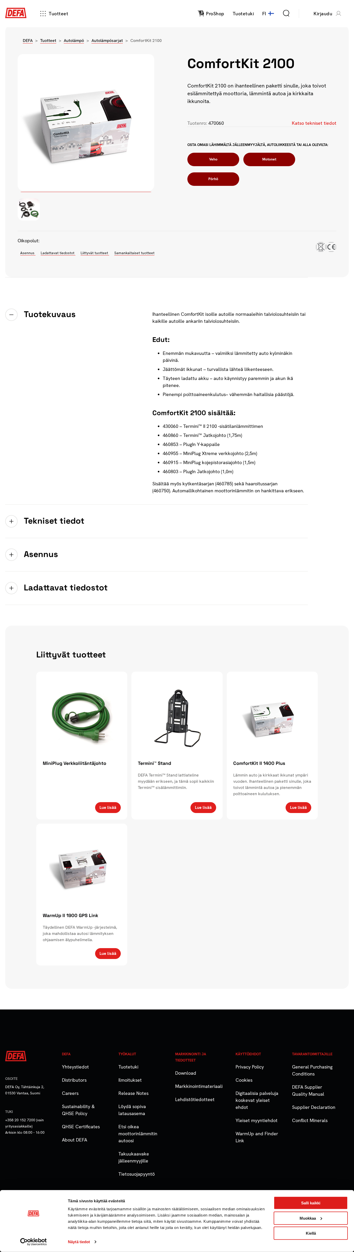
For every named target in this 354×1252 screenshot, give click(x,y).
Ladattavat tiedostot (58, 253)
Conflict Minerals (310, 1120)
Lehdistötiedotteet (195, 1099)
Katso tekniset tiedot (314, 123)
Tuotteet (58, 14)
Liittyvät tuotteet (95, 253)
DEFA (28, 40)
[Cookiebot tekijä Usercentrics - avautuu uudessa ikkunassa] (33, 1242)
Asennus (28, 253)
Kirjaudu (323, 14)
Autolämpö (74, 40)
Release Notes (133, 1093)
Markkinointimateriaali (199, 1086)
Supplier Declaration (313, 1107)
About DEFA (74, 1140)
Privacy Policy (250, 1067)
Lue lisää (108, 807)
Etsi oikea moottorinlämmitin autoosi (137, 1134)
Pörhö (213, 179)
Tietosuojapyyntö (136, 1174)
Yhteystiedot (75, 1067)
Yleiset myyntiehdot (257, 1120)
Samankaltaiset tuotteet (134, 253)
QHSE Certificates (81, 1127)
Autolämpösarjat (107, 40)
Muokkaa (308, 1218)
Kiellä (311, 1233)
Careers (70, 1093)
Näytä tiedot (79, 1242)
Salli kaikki (310, 1203)
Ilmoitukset (130, 1080)
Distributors (74, 1080)
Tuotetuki (128, 1067)
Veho (213, 159)
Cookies (244, 1080)
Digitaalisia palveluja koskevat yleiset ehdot (257, 1100)
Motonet (269, 159)
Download (185, 1073)
